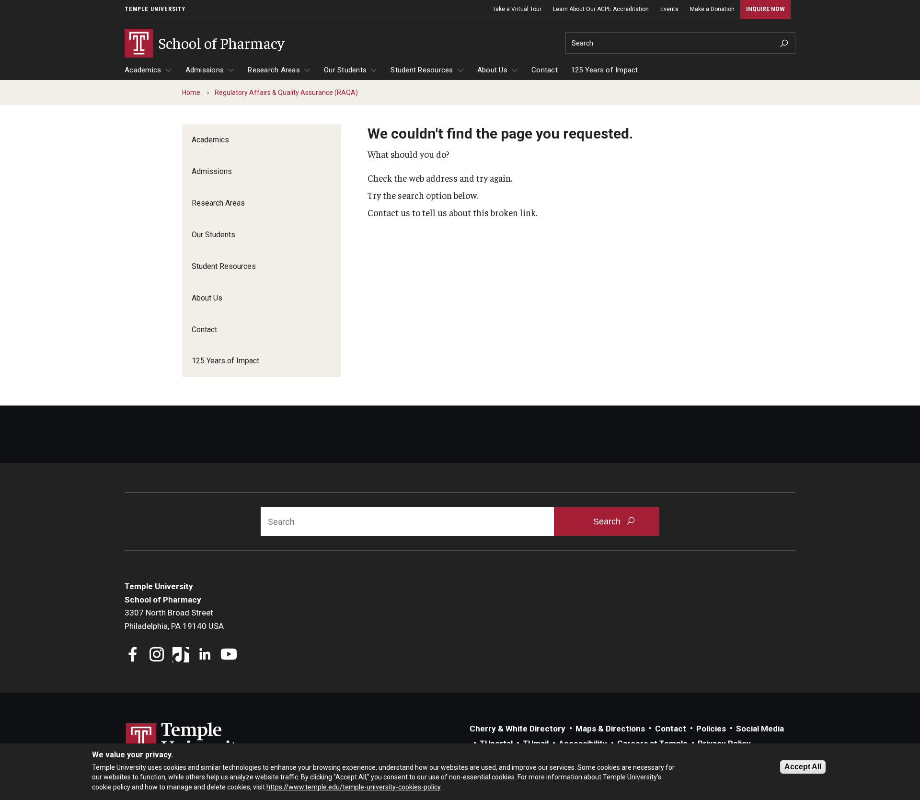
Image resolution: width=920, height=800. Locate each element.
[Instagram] (157, 655)
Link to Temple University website (187, 740)
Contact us (389, 212)
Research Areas (274, 70)
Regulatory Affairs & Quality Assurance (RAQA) (286, 92)
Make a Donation (712, 9)
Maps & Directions (610, 728)
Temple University (155, 9)
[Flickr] (252, 655)
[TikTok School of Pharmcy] (180, 655)
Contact (544, 70)
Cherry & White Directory (517, 728)
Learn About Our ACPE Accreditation (601, 9)
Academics (143, 70)
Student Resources (422, 70)
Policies (711, 728)
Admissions (204, 70)
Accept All (802, 767)
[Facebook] (133, 655)
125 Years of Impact (604, 70)
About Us (492, 70)
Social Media (760, 728)
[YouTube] (228, 655)
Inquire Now (765, 9)
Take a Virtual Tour (517, 9)
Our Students (345, 70)
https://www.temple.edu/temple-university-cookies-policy (353, 787)
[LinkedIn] (204, 655)
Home (191, 92)
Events (669, 9)
